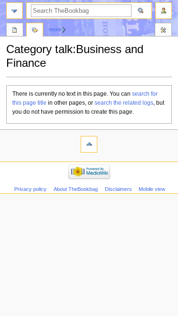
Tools (163, 30)
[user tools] (163, 10)
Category (15, 30)
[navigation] (14, 10)
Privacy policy (30, 189)
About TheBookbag (76, 189)
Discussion (35, 30)
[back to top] (89, 144)
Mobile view (152, 189)
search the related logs (123, 102)
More (55, 29)
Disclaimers (118, 189)
